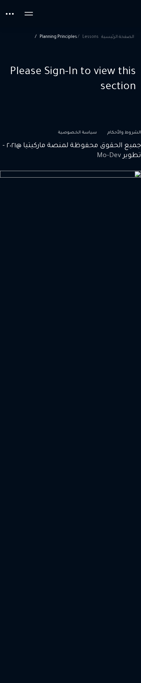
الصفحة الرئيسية (117, 37)
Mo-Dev (109, 156)
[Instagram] (130, 169)
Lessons (90, 37)
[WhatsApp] (119, 169)
